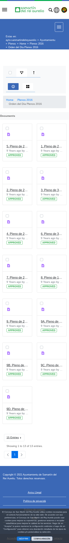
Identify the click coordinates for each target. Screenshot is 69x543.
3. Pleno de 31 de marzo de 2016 (51, 190)
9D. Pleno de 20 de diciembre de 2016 (17, 409)
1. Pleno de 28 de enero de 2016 (51, 146)
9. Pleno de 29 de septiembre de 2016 (17, 321)
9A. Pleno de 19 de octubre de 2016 (51, 321)
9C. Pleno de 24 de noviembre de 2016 (51, 365)
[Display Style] (27, 86)
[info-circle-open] (13, 86)
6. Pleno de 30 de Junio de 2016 (51, 233)
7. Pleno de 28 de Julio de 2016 (17, 277)
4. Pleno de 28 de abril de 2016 (17, 233)
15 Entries (15, 438)
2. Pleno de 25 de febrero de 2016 (17, 190)
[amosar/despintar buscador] (50, 10)
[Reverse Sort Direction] (35, 73)
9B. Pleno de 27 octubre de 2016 (17, 365)
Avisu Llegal (34, 492)
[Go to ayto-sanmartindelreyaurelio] (30, 9)
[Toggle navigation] (4, 9)
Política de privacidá (34, 501)
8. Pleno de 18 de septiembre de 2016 (51, 277)
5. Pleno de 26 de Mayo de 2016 (17, 146)
